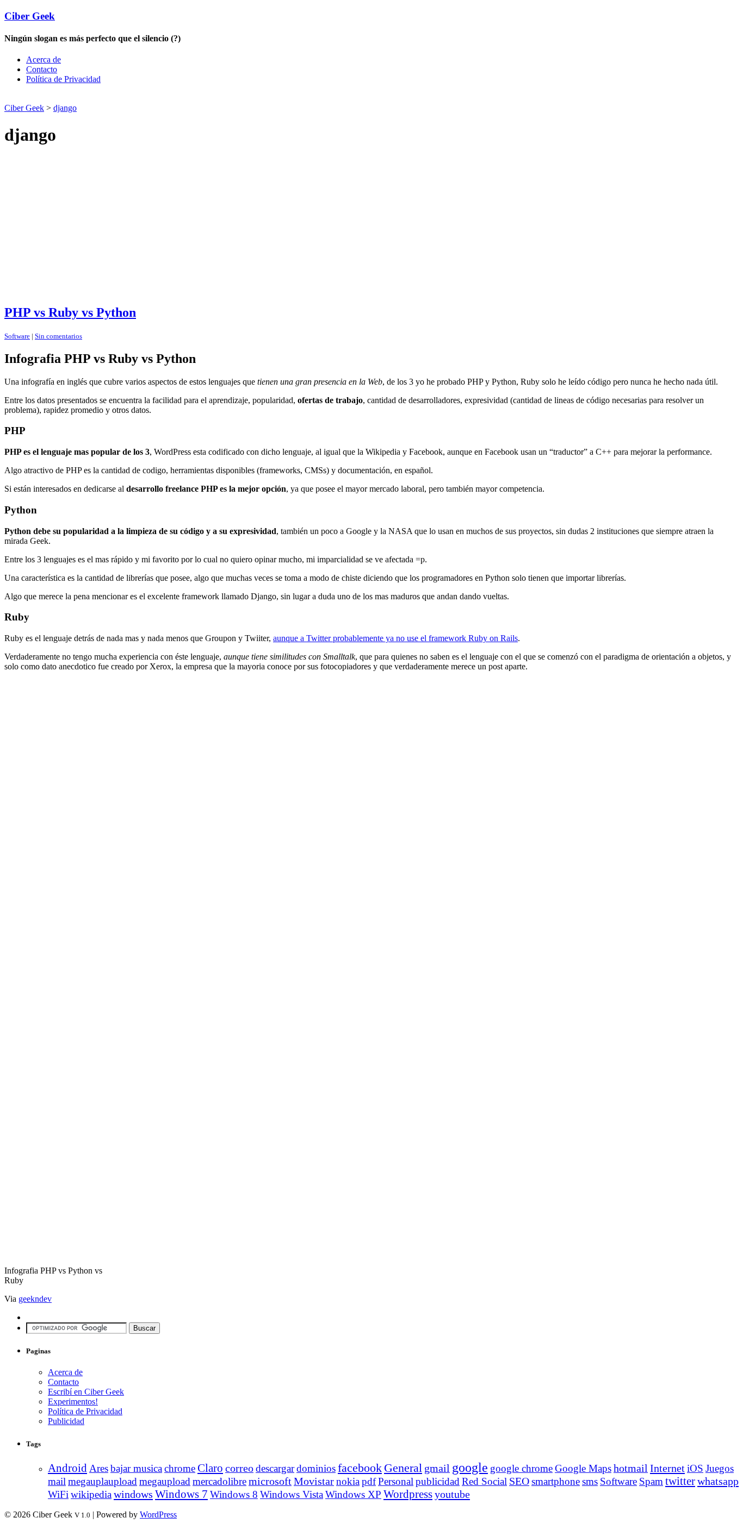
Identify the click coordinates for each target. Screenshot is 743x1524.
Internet (667, 1468)
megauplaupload (102, 1481)
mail (57, 1481)
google (470, 1467)
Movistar (314, 1481)
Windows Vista (291, 1494)
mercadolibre (219, 1481)
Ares (98, 1468)
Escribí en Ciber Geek (86, 1391)
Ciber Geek (29, 16)
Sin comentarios (58, 336)
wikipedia (91, 1494)
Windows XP (353, 1494)
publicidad (438, 1481)
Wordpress (407, 1494)
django (65, 107)
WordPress (158, 1514)
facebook (360, 1468)
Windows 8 (234, 1494)
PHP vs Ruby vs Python (70, 312)
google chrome (521, 1468)
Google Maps (583, 1468)
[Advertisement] (131, 97)
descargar (275, 1468)
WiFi (58, 1494)
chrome (179, 1468)
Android (67, 1468)
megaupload (164, 1481)
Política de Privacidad (63, 79)
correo (239, 1468)
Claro (210, 1468)
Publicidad (66, 1421)
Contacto (41, 69)
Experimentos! (73, 1401)
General (403, 1468)
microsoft (270, 1481)
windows (133, 1494)
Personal (395, 1481)
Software (17, 336)
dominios (316, 1468)
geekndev (35, 1298)
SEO (519, 1481)
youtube (452, 1494)
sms (590, 1481)
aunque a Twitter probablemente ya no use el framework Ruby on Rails (395, 638)
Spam (651, 1481)
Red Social (484, 1481)
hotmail (631, 1468)
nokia (348, 1481)
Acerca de (43, 59)
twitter (680, 1481)
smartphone (555, 1481)
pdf (369, 1481)
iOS (695, 1468)
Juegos (719, 1468)
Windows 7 (181, 1494)
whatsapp (718, 1481)
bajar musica (136, 1468)
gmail (437, 1468)
